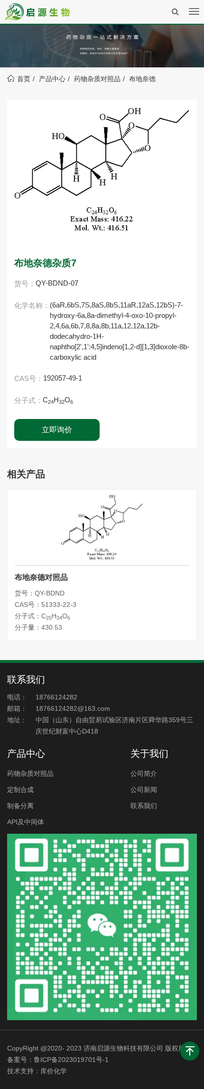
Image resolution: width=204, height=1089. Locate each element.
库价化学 (53, 1071)
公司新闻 (143, 789)
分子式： (28, 400)
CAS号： (28, 378)
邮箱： (17, 708)
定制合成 (20, 789)
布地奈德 (142, 79)
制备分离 (20, 806)
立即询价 (57, 430)
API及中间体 (25, 822)
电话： (17, 697)
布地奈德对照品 (41, 577)
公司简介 (143, 773)
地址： (17, 720)
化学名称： (32, 305)
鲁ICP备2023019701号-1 (71, 1059)
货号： (25, 283)
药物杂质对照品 (97, 79)
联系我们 (143, 806)
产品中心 (52, 79)
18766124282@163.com (73, 708)
